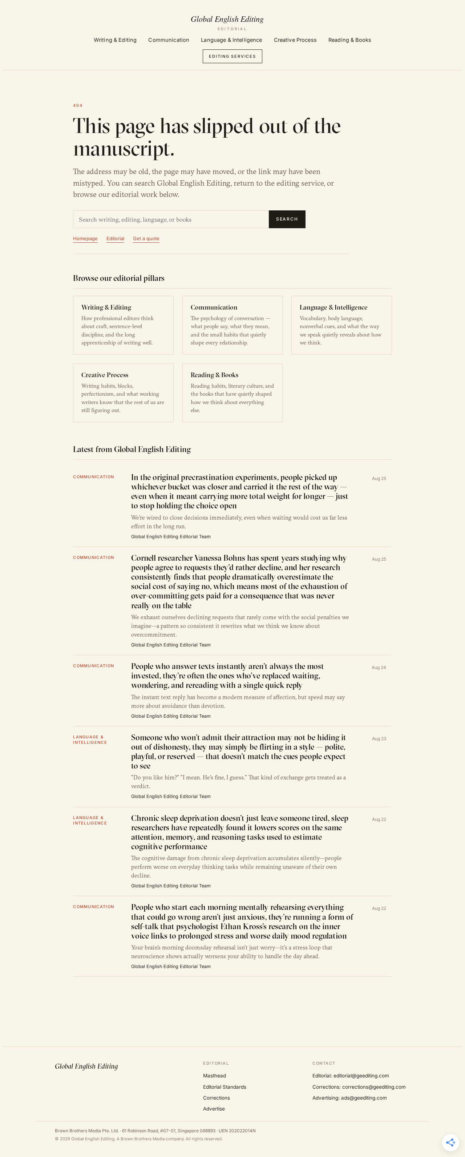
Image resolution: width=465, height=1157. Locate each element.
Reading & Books (349, 40)
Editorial (115, 238)
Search (287, 219)
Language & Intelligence (231, 40)
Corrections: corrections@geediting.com (359, 1087)
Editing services (232, 56)
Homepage (85, 238)
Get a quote (146, 238)
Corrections (216, 1098)
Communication (168, 40)
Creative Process (295, 40)
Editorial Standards (224, 1087)
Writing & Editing (115, 40)
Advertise (214, 1109)
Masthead (214, 1076)
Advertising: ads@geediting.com (349, 1098)
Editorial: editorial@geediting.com (350, 1076)
